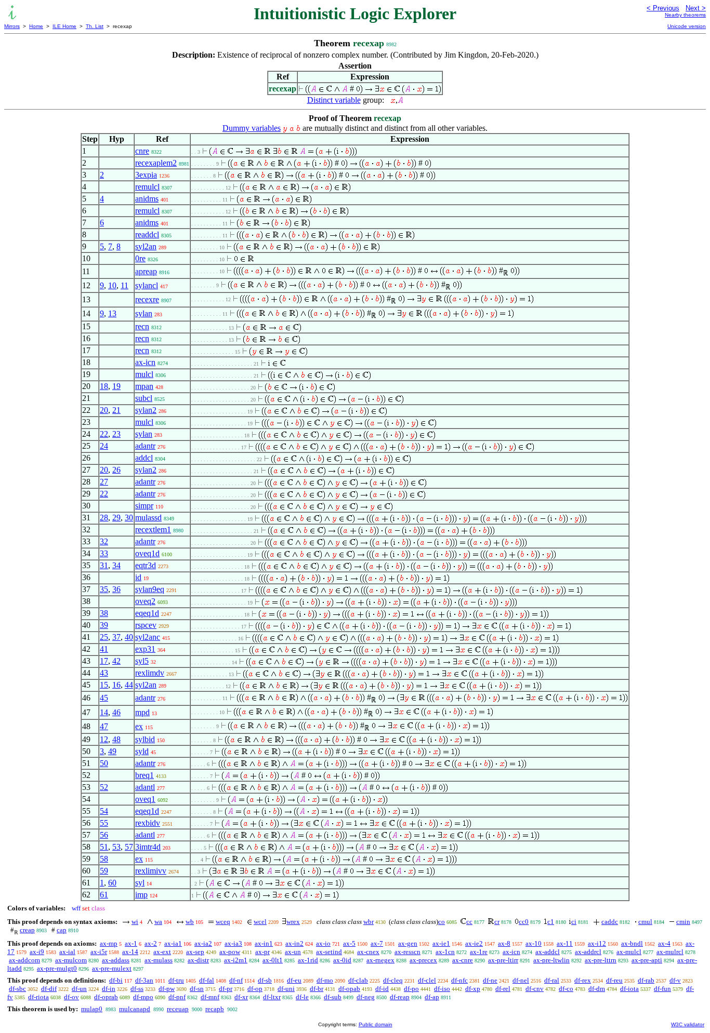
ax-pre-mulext (112, 968)
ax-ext (162, 952)
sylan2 (145, 410)
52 (104, 787)
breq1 (144, 775)
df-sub (332, 997)
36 (116, 589)
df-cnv (534, 988)
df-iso (442, 988)
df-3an (144, 980)
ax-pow (229, 952)
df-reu (614, 980)
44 (129, 684)
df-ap (432, 997)
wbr (368, 921)
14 (104, 712)
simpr (144, 505)
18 (104, 386)
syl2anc (147, 637)
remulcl (147, 186)
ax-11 (565, 943)
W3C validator (687, 1024)
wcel (260, 921)
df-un (79, 988)
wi (135, 921)
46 (116, 712)
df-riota (38, 997)
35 (104, 589)
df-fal (206, 980)
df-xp (472, 988)
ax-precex (423, 960)
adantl (145, 787)
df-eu (294, 980)
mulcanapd (134, 1009)
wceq (223, 921)
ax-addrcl (588, 952)
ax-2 (150, 943)
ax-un (293, 952)
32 (104, 541)
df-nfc (459, 980)
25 (104, 637)
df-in (108, 988)
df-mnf (210, 997)
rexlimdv (149, 672)
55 (104, 823)
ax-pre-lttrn (600, 960)
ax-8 (504, 943)
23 (116, 434)
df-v (675, 980)
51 (104, 846)
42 (116, 660)
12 (104, 739)
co (441, 921)
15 (104, 684)
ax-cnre (462, 960)
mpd (142, 712)
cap (62, 930)
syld (142, 751)
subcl (143, 398)
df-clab (358, 980)
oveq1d (147, 553)
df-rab (646, 980)
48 (116, 739)
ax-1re (479, 952)
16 (116, 684)
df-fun (662, 988)
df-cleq (393, 980)
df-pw (167, 988)
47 (104, 726)
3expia (146, 174)
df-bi (116, 980)
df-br (316, 988)
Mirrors (12, 26)
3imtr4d (148, 846)
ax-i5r (98, 952)
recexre (147, 299)
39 (104, 625)
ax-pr (262, 952)
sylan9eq (149, 589)
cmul (645, 921)
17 (104, 660)
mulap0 (91, 1009)
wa (158, 921)
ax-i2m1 (235, 960)
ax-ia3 (233, 943)
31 (104, 565)
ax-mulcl (628, 952)
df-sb (265, 980)
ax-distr (198, 960)
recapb (214, 1009)
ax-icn (145, 362)
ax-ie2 (474, 943)
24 (104, 445)
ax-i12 (597, 943)
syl (139, 882)
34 (116, 565)
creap (27, 930)
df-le (302, 997)
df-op (254, 988)
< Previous (663, 8)
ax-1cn (445, 952)
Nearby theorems (685, 15)
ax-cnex (368, 952)
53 (116, 846)
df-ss (136, 988)
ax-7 (377, 943)
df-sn (197, 988)
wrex (293, 921)
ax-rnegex (380, 960)
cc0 (524, 921)
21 (116, 410)
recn (142, 326)
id (138, 577)
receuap (178, 1009)
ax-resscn (407, 952)
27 (104, 481)
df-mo (325, 980)
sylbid (145, 739)
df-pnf (177, 997)
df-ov (71, 997)
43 (104, 672)
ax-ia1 (173, 943)
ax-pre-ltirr (503, 960)
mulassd (148, 517)
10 (112, 285)
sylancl (146, 285)
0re (140, 258)
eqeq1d (147, 613)
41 (104, 649)
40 (129, 637)
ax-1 (131, 943)
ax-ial (67, 952)
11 (124, 285)
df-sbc (17, 988)
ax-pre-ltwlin (551, 960)
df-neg (366, 997)
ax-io (323, 943)
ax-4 (664, 943)
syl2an (145, 246)
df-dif (49, 988)
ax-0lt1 (272, 960)
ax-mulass (158, 960)
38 (104, 613)
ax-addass (115, 960)
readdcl (147, 234)
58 (104, 858)
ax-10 (533, 943)
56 (104, 834)
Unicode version (686, 26)
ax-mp (108, 943)
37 (116, 637)
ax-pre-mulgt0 (57, 968)
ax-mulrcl (669, 952)
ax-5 (349, 943)
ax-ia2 (203, 943)
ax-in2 (294, 943)
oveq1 (145, 799)
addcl (144, 457)
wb (190, 921)
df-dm (596, 988)
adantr (145, 445)
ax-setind (329, 952)
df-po (411, 988)
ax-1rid (308, 960)
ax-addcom (24, 960)
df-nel (520, 980)
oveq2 (145, 601)
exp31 (145, 649)
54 (104, 811)
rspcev (145, 625)
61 (104, 894)
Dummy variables (251, 128)
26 (116, 469)
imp (141, 894)
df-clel (427, 980)
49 (112, 751)
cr (496, 921)
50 (104, 763)
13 (112, 313)
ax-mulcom (71, 960)
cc (469, 921)
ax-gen (407, 943)
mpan (144, 386)
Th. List (94, 26)
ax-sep (195, 952)
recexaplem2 (156, 162)
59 (104, 870)
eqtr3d (145, 565)
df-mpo (143, 997)
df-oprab (106, 997)
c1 (550, 921)
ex (139, 726)
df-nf (236, 980)
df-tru (176, 980)
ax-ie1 (441, 943)
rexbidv (147, 823)
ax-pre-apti (647, 960)
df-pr (225, 988)
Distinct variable (334, 100)
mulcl (144, 374)
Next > (696, 8)
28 (104, 517)
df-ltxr (272, 997)
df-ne (490, 980)
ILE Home (64, 26)
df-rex (582, 980)
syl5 (142, 660)
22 (104, 434)
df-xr (241, 997)
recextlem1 (153, 529)
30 (129, 517)
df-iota (629, 988)
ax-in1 (264, 943)
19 (116, 386)
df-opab (349, 988)
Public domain (375, 1024)
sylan (143, 313)
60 (112, 882)
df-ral (551, 980)
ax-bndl (632, 943)
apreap (146, 271)
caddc (609, 921)
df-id (382, 988)
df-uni (286, 988)
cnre (142, 150)
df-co (566, 988)
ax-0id (342, 960)
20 (104, 410)
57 (129, 846)
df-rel (502, 988)
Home (36, 26)
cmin (683, 921)
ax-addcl (547, 952)
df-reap (400, 997)
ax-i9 (37, 952)
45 (104, 697)
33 (104, 553)
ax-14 (130, 952)
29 (116, 517)
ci (573, 921)
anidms (147, 198)
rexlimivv (150, 870)
